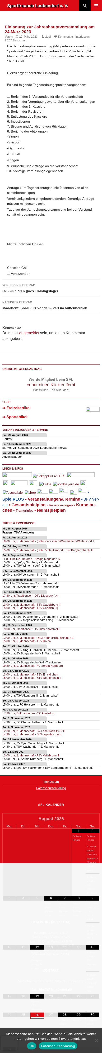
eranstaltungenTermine (54, 499)
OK (31, 1046)
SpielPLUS (13, 499)
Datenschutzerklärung (51, 788)
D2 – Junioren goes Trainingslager (30, 288)
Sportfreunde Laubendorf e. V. (37, 5)
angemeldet (29, 333)
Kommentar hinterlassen (74, 36)
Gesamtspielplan (28, 504)
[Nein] (96, 1040)
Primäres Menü (96, 5)
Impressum (51, 781)
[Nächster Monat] (92, 819)
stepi (48, 36)
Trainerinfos (24, 510)
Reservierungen (59, 505)
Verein (9, 36)
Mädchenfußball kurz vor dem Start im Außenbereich (44, 305)
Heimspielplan (51, 510)
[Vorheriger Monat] (9, 819)
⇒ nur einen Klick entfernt (51, 384)
